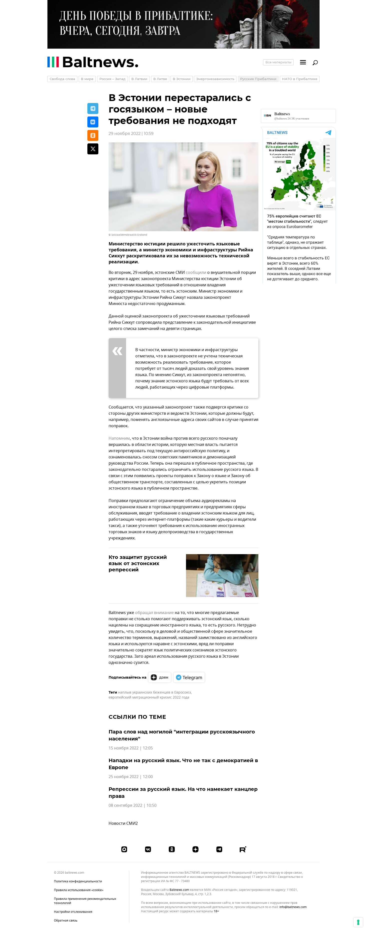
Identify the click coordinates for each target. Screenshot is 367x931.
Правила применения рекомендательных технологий (85, 901)
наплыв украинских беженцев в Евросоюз (154, 692)
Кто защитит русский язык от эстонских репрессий (138, 563)
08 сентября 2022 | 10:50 (133, 806)
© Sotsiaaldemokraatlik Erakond (128, 235)
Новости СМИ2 (123, 824)
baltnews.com (179, 890)
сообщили (196, 273)
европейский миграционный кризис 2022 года (149, 697)
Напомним (119, 438)
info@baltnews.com (293, 907)
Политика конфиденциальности (78, 881)
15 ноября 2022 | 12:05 (131, 748)
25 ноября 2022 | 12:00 (131, 777)
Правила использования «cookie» (78, 890)
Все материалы (278, 62)
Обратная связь (65, 920)
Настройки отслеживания (73, 912)
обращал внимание (154, 613)
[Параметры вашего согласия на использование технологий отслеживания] (358, 922)
